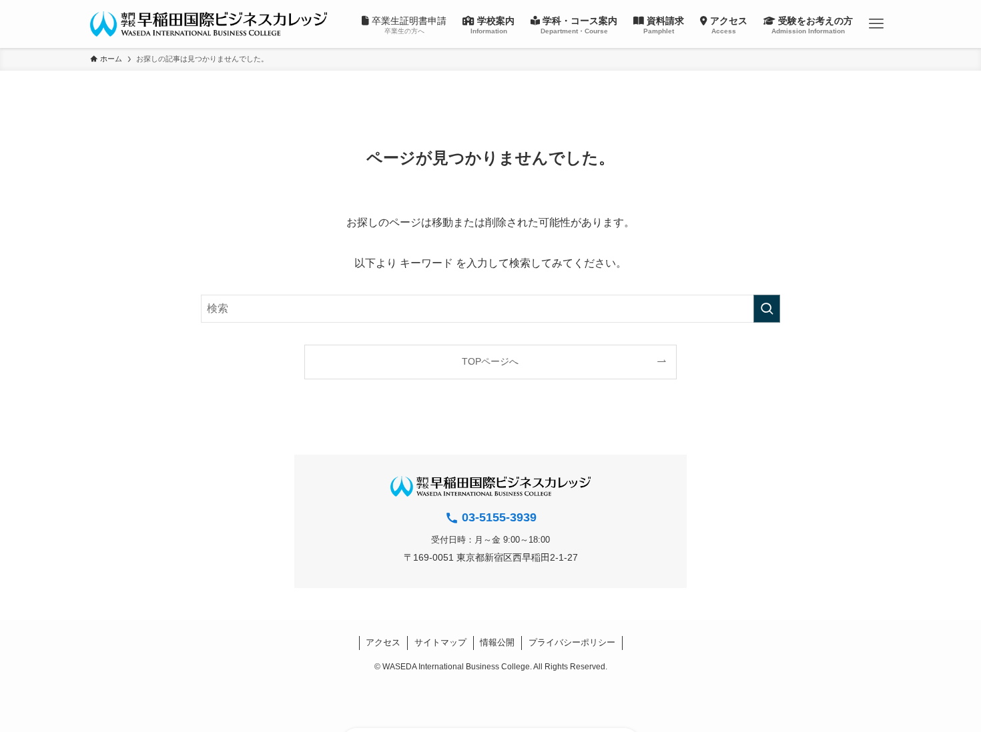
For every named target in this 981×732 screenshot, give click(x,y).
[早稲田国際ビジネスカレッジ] (208, 24)
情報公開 (497, 642)
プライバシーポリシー (572, 642)
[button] (876, 24)
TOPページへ (490, 361)
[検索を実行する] (766, 309)
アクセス (383, 642)
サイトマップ (440, 642)
